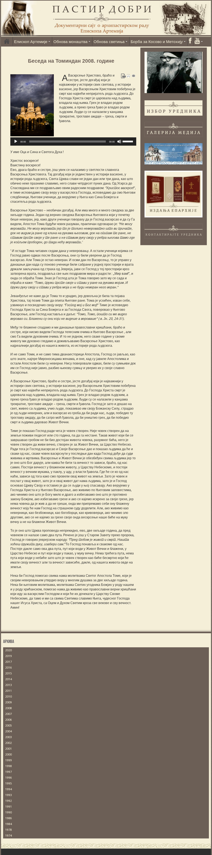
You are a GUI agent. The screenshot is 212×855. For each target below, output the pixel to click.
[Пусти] (16, 141)
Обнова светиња (109, 42)
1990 (8, 812)
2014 (8, 679)
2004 (8, 731)
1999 (8, 760)
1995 (8, 783)
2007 (8, 714)
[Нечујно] (119, 141)
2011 (8, 691)
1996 (8, 777)
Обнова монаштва (70, 42)
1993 (8, 795)
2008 (8, 708)
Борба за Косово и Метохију (157, 42)
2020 (8, 650)
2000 (8, 754)
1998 (8, 766)
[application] (73, 141)
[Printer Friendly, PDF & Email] (128, 75)
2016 (8, 667)
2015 (8, 673)
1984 (8, 824)
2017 (8, 662)
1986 (8, 818)
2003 (8, 737)
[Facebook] (190, 41)
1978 (8, 830)
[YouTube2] (198, 41)
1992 (8, 801)
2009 (8, 702)
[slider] (128, 141)
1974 (8, 835)
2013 (8, 685)
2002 (8, 743)
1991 (8, 806)
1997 (8, 772)
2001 (8, 749)
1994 (8, 789)
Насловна (6, 41)
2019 (8, 656)
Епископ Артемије (30, 42)
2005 (8, 725)
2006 (8, 720)
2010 (8, 696)
